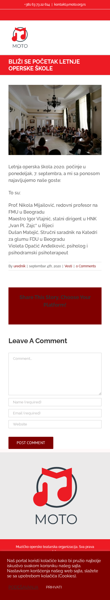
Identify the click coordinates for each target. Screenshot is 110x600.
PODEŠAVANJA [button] (23, 587)
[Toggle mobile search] (89, 29)
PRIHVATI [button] (54, 587)
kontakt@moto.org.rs (70, 5)
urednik (19, 266)
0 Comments (86, 266)
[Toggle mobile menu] (99, 29)
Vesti (68, 266)
